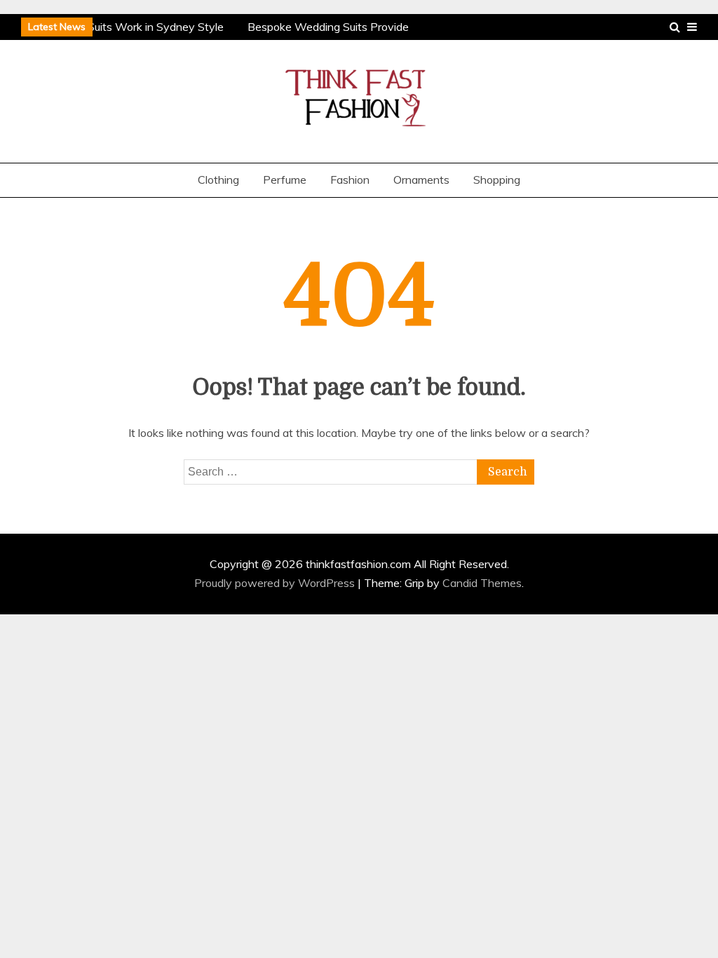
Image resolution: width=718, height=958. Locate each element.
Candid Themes (482, 583)
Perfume (284, 180)
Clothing (218, 180)
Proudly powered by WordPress (276, 583)
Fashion (350, 180)
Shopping (496, 180)
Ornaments (421, 180)
